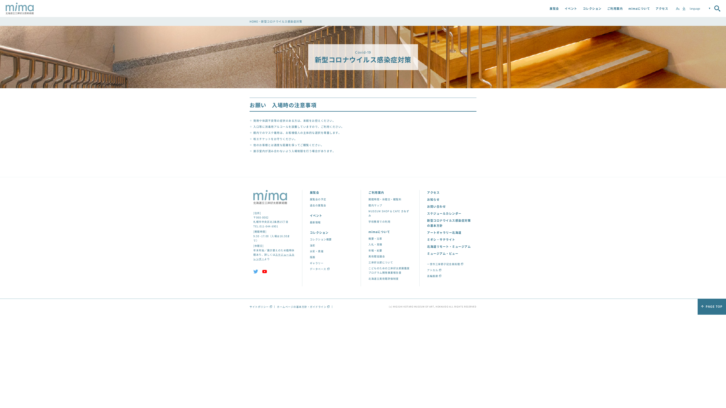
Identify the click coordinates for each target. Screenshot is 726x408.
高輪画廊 (432, 276)
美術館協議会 (376, 256)
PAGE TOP (714, 306)
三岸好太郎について (380, 262)
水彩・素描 (317, 251)
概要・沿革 (375, 238)
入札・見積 (375, 244)
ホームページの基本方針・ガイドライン (301, 306)
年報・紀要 (375, 250)
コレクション (592, 8)
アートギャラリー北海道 (444, 232)
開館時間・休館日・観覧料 (384, 199)
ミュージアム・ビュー (442, 253)
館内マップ (375, 205)
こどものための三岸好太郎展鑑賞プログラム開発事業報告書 (389, 270)
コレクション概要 (321, 239)
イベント (571, 8)
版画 (312, 257)
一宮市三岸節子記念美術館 (443, 264)
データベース (318, 269)
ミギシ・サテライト (441, 239)
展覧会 (554, 8)
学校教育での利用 (379, 221)
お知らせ (433, 199)
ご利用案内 (615, 8)
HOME (254, 21)
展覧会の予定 (318, 199)
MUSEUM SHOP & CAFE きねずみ (388, 213)
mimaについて (639, 8)
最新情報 (315, 222)
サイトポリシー (259, 306)
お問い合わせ (436, 206)
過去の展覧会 (318, 205)
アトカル (432, 270)
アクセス (662, 8)
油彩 (312, 245)
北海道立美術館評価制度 (383, 278)
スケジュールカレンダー (444, 213)
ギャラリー (317, 263)
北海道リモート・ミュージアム (449, 246)
